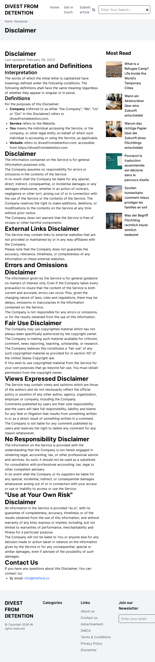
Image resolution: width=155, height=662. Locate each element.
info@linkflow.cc (36, 578)
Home (54, 7)
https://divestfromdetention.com (43, 148)
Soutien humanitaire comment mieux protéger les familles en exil (137, 197)
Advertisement (92, 624)
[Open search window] (93, 9)
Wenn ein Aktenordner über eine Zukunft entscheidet (134, 105)
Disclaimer (89, 650)
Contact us (89, 618)
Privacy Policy (91, 643)
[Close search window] (147, 9)
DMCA (86, 631)
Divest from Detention (19, 609)
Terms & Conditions (96, 637)
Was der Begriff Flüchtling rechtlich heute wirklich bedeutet (136, 225)
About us (87, 611)
